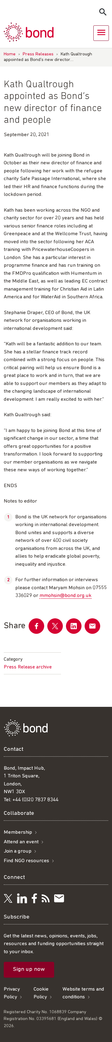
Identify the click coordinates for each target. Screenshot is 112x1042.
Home (10, 54)
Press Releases (38, 54)
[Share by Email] (92, 626)
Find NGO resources (26, 860)
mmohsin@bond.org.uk (65, 595)
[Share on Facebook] (36, 626)
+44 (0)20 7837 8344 (35, 799)
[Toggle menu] (101, 33)
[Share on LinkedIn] (74, 626)
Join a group (17, 851)
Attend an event (21, 842)
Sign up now (29, 969)
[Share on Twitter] (55, 626)
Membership (18, 832)
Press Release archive (28, 667)
